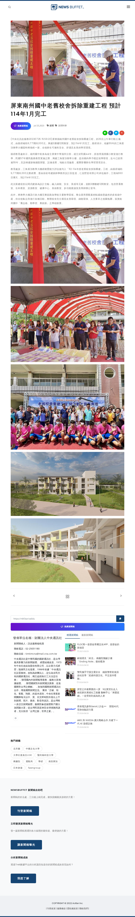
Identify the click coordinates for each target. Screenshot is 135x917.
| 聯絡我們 (83, 908)
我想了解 (23, 878)
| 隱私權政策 (72, 908)
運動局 (29, 761)
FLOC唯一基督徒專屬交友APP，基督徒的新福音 (98, 646)
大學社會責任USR (22, 755)
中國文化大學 (33, 748)
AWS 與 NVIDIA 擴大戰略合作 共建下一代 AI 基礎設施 (97, 722)
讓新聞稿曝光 (26, 845)
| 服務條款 (61, 908)
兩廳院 (16, 761)
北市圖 (16, 748)
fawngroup (34, 767)
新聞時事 (62, 125)
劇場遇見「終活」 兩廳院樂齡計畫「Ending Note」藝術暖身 (94, 660)
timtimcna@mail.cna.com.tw (41, 653)
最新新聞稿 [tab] (87, 634)
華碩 (40, 761)
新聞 (52, 125)
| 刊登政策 (51, 908)
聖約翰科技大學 (45, 755)
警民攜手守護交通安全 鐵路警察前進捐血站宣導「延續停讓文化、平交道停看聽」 (98, 675)
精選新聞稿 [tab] (72, 634)
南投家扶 (53, 761)
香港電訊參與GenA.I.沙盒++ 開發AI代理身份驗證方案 (98, 708)
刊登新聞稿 (24, 811)
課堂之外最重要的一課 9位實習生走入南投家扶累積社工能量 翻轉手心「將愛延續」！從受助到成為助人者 (98, 692)
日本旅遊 (18, 767)
